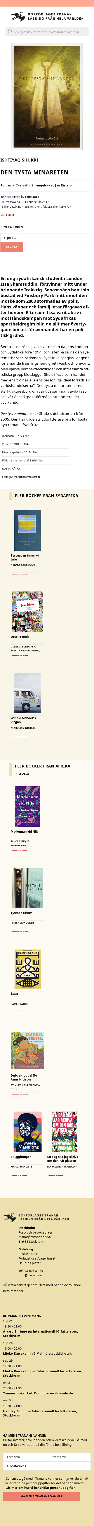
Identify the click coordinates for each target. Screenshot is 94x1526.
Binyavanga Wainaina (62, 1166)
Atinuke (16, 1085)
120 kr (20, 656)
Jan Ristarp (63, 185)
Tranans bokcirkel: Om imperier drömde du (38, 1393)
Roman (5, 185)
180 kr (20, 574)
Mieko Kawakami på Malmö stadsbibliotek (37, 1353)
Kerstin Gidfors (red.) (25, 650)
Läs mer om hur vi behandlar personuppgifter (40, 1488)
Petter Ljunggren (22, 922)
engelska (43, 185)
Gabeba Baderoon (23, 565)
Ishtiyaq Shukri (19, 160)
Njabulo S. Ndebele (23, 727)
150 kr (20, 1094)
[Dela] (70, 5)
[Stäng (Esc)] (79, 5)
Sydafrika (36, 460)
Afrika (16, 468)
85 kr (20, 1176)
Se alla (24, 774)
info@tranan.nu (30, 1275)
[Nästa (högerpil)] (86, 763)
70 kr (20, 850)
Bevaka (11, 247)
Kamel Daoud (19, 1004)
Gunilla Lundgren (23, 646)
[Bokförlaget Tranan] (47, 17)
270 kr (20, 1013)
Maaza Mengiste (21, 1166)
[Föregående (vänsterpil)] (7, 763)
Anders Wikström (28, 477)
